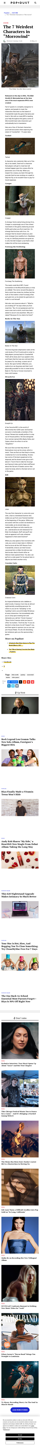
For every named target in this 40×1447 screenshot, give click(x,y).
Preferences (20, 1443)
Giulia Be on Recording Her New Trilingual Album (19, 1259)
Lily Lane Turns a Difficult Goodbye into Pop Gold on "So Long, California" (19, 1211)
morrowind (30, 674)
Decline (20, 1439)
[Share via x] (20, 682)
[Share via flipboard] (32, 682)
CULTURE (15, 13)
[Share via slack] (13, 685)
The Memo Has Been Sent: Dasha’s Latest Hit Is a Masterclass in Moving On (18, 1163)
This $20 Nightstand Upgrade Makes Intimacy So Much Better (18, 895)
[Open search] (35, 3)
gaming (23, 674)
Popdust (6, 13)
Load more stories (20, 1410)
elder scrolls (15, 674)
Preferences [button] (6, 1429)
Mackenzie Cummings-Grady (14, 41)
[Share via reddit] (24, 682)
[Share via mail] (17, 685)
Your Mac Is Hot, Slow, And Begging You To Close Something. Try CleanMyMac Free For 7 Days (19, 946)
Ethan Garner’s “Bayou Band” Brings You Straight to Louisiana (18, 1355)
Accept (20, 1435)
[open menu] (4, 3)
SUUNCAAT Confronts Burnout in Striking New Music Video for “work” (18, 1307)
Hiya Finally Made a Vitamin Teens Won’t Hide (17, 793)
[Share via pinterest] (28, 682)
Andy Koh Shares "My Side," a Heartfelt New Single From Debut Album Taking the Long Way (19, 844)
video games (15, 677)
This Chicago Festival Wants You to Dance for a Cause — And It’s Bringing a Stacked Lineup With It (19, 1113)
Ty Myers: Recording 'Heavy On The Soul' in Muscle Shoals (19, 1403)
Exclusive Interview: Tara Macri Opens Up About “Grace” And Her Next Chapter (18, 1064)
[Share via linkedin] (9, 685)
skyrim (8, 677)
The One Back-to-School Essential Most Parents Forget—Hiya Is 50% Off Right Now (18, 998)
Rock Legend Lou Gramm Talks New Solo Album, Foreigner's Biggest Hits (18, 742)
